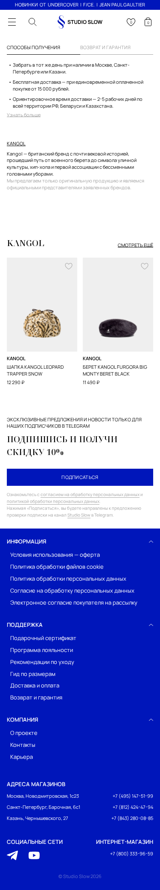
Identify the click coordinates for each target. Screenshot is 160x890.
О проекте (24, 733)
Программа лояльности (41, 649)
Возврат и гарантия (36, 697)
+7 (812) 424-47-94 (133, 807)
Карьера (21, 757)
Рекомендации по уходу (42, 661)
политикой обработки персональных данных (53, 501)
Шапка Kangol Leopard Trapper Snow (35, 370)
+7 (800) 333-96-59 (131, 853)
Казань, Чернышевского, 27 (37, 818)
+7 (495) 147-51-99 (133, 796)
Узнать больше (24, 115)
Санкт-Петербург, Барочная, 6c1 (43, 807)
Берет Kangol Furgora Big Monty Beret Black (115, 370)
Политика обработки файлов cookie (57, 566)
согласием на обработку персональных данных (90, 494)
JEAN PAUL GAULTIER (122, 4)
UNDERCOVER (63, 4)
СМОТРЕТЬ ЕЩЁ (135, 245)
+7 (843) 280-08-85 (132, 818)
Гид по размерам (32, 673)
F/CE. (89, 4)
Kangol (16, 143)
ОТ (43, 4)
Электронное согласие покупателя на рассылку (73, 602)
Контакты (22, 745)
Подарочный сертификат (43, 637)
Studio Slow (78, 515)
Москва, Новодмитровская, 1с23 (43, 796)
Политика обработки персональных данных (68, 578)
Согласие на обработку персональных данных (72, 590)
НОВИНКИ (26, 4)
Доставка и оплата (34, 685)
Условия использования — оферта (55, 554)
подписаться (80, 477)
